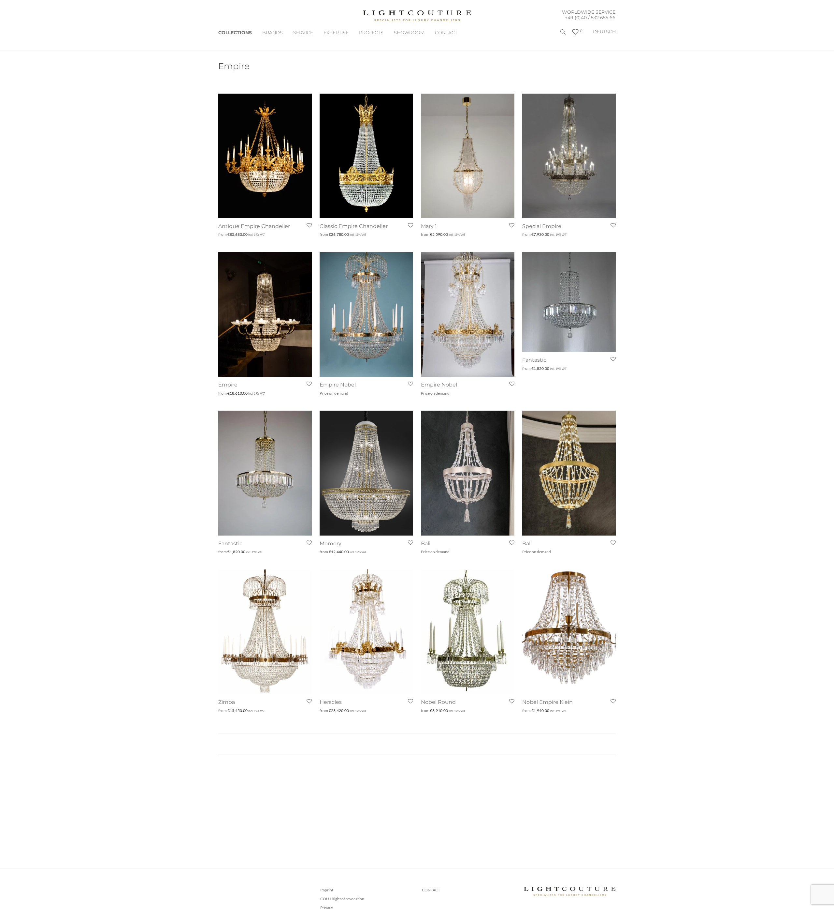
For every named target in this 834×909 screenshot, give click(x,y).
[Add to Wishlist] (309, 225)
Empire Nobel (338, 385)
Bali (425, 543)
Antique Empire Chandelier (254, 226)
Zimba (226, 702)
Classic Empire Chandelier (354, 226)
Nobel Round (438, 702)
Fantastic (534, 360)
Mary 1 (429, 226)
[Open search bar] (563, 34)
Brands (272, 33)
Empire (227, 385)
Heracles (331, 702)
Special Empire (541, 226)
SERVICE (303, 33)
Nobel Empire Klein (547, 702)
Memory (330, 543)
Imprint (326, 889)
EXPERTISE (336, 33)
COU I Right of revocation (342, 898)
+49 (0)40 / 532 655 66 (590, 18)
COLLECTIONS (235, 33)
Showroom (409, 33)
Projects (371, 33)
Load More (417, 744)
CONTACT (446, 33)
